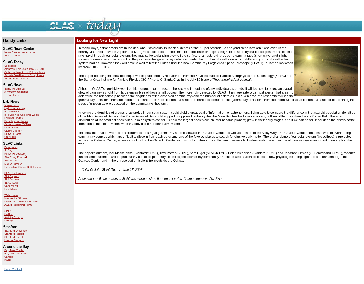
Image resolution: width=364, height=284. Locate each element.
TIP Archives (11, 95)
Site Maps (10, 160)
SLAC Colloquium (15, 173)
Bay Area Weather (15, 253)
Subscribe (10, 65)
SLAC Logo (11, 182)
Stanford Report (14, 233)
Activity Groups (13, 217)
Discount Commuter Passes (21, 201)
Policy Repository (14, 153)
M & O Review (13, 163)
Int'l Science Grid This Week (21, 114)
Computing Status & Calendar (22, 166)
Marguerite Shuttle (15, 198)
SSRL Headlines (14, 88)
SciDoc (8, 214)
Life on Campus (14, 240)
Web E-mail (11, 195)
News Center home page (19, 52)
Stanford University (15, 230)
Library (8, 220)
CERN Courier (12, 130)
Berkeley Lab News (16, 121)
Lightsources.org (14, 108)
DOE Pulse (11, 127)
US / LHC (10, 137)
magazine (16, 91)
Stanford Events (14, 237)
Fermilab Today (13, 117)
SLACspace (11, 179)
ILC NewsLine (12, 111)
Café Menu (11, 185)
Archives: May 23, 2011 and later (24, 72)
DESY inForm (12, 133)
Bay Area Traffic (14, 250)
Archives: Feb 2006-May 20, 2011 (25, 68)
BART (7, 259)
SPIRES (9, 210)
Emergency (11, 147)
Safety (8, 150)
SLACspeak (11, 176)
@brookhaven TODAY (17, 124)
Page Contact (13, 269)
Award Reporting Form (18, 204)
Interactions (11, 105)
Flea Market (11, 189)
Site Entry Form (14, 157)
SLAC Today (12, 55)
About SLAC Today (16, 78)
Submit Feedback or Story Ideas (24, 75)
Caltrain (9, 256)
